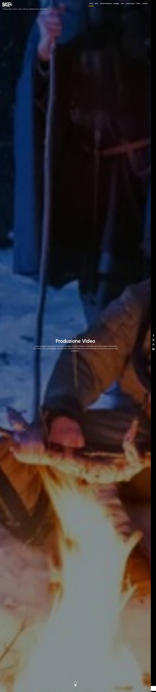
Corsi (122, 3)
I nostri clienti (130, 3)
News (96, 3)
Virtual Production (106, 3)
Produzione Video (75, 341)
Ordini (138, 3)
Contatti (145, 3)
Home (91, 3)
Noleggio (116, 3)
